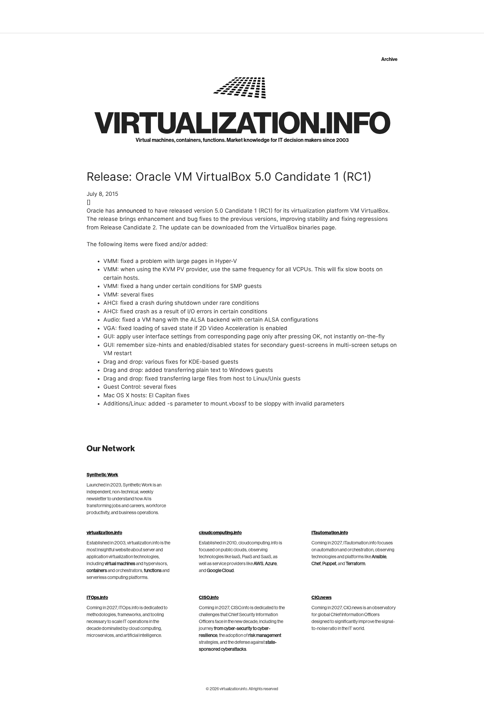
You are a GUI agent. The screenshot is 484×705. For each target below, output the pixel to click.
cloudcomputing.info (220, 533)
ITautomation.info (329, 533)
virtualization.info (242, 124)
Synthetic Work (102, 475)
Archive (389, 59)
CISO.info (209, 597)
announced (131, 210)
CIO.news (321, 597)
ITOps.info (97, 597)
